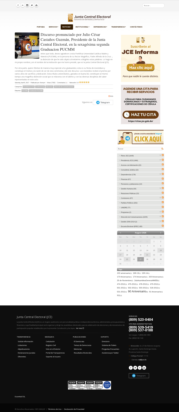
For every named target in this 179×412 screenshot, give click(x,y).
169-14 (146, 273)
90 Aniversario (138, 291)
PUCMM (25, 90)
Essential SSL (20, 397)
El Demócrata (79, 341)
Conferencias (40, 86)
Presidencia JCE (28, 86)
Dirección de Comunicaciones (64, 86)
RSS (111, 96)
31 (147, 241)
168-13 (137, 273)
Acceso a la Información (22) (131, 165)
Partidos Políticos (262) (129, 203)
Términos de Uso (54, 409)
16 (161, 250)
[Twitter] (32, 5)
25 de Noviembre (125, 280)
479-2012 (155, 284)
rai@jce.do (142, 360)
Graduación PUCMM (36, 90)
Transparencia (118, 27)
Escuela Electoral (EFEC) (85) (131, 226)
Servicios (53, 27)
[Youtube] (36, 5)
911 (119, 295)
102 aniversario (124, 273)
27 (120, 241)
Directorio (106, 341)
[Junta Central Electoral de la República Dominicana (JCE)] (89, 17)
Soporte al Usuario (53, 357)
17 (120, 255)
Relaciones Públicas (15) (130, 193)
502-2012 (133, 288)
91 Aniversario (156, 292)
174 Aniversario (140, 277)
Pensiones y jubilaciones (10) (131, 184)
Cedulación (50, 341)
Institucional (81, 27)
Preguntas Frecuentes (110, 349)
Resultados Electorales (83, 353)
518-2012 (155, 288)
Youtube (144, 368)
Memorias (78, 349)
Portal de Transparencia (55, 353)
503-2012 (144, 288)
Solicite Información (25, 341)
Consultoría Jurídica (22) (130, 170)
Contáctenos (136, 27)
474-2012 (122, 284)
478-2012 (144, 284)
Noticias (66, 27)
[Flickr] (23, 5)
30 (141, 241)
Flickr (140, 368)
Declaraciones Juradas (26, 353)
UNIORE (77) (125, 208)
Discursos (49, 86)
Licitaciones (22, 345)
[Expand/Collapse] (160, 155)
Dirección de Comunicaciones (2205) (134, 217)
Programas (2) (126, 212)
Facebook (131, 368)
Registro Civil (51, 345)
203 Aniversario (156, 277)
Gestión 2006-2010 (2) (129, 222)
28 (127, 241)
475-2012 (133, 284)
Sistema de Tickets (109, 345)
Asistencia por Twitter (110, 353)
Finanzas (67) (126, 179)
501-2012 (122, 288)
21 (147, 255)
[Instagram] (27, 5)
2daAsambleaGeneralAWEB (146, 280)
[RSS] (163, 155)
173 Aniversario (124, 277)
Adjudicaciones (24, 349)
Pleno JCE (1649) (127, 156)
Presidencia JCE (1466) (129, 160)
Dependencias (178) (128, 175)
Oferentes (22, 357)
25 (127, 259)
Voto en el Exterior (53, 349)
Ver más (79, 328)
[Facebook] (18, 5)
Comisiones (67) (127, 198)
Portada (41, 27)
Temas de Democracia (82, 345)
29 (134, 241)
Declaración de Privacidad (74, 409)
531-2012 (122, 292)
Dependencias (100, 27)
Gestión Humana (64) (128, 189)
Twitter (135, 368)
